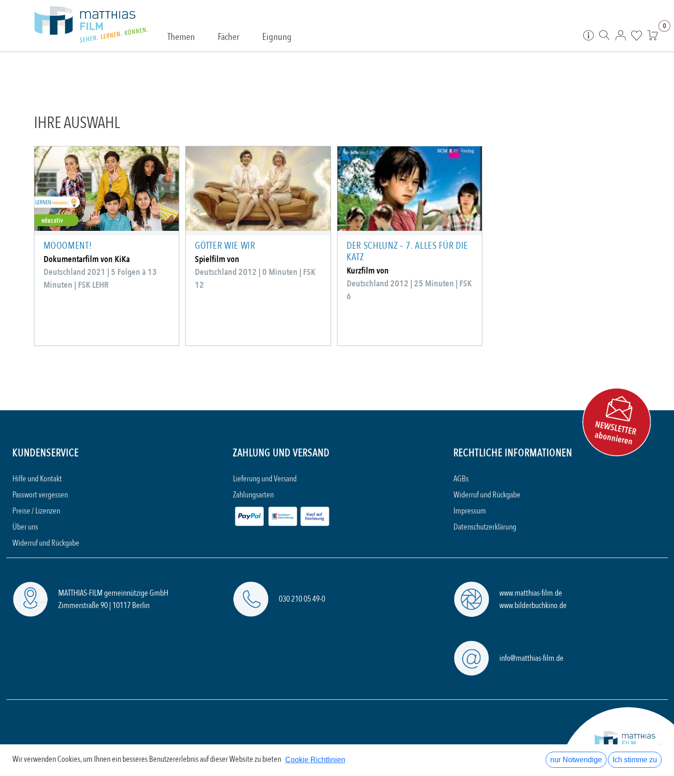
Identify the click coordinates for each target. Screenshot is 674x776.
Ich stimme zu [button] (635, 760)
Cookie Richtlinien (315, 760)
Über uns (25, 527)
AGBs (461, 479)
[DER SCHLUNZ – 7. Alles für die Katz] (409, 188)
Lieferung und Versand (265, 479)
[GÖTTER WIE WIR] (258, 188)
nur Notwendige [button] (576, 760)
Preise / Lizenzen (36, 511)
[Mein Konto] (620, 35)
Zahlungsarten (253, 495)
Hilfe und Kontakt (37, 479)
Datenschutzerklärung (484, 527)
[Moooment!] (106, 188)
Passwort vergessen (40, 495)
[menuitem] (181, 38)
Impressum (469, 511)
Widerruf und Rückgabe (45, 543)
